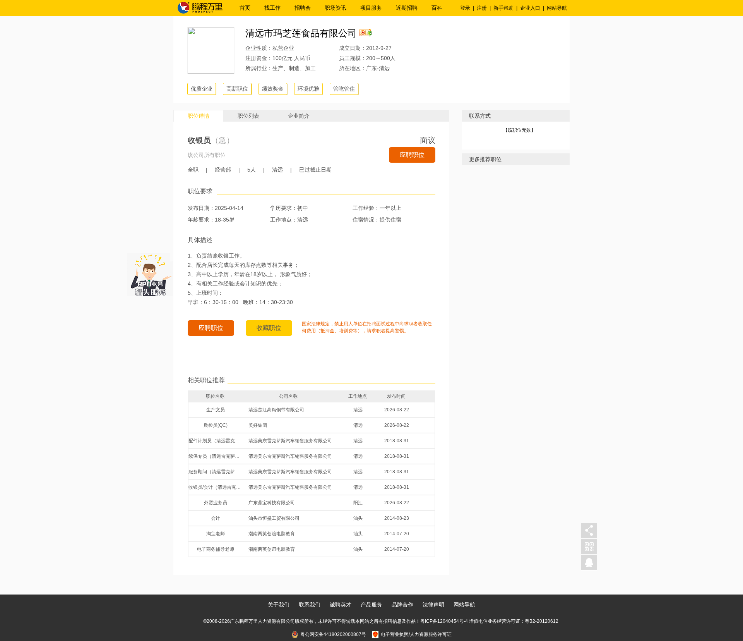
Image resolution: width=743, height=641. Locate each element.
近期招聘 (407, 8)
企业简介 (299, 116)
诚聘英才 (340, 604)
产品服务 (371, 604)
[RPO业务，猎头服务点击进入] (150, 273)
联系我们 (309, 604)
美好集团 (257, 425)
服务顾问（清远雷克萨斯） (215, 471)
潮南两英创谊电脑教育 (271, 533)
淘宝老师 (215, 533)
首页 (245, 8)
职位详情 (198, 116)
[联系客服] (589, 563)
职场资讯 (335, 8)
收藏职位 (269, 328)
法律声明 (433, 604)
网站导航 (557, 8)
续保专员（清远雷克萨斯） (215, 456)
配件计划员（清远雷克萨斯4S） (215, 440)
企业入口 (530, 8)
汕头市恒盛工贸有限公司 (274, 518)
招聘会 (302, 8)
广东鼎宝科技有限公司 (271, 502)
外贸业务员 (215, 502)
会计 (215, 518)
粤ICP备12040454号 (442, 621)
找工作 (272, 8)
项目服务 (371, 8)
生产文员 (215, 409)
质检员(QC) (216, 425)
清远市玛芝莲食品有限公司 (301, 33)
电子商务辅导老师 (215, 549)
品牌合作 (402, 604)
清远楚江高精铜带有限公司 (276, 409)
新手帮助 (503, 8)
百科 (436, 8)
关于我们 (278, 604)
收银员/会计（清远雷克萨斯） (215, 487)
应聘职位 (412, 154)
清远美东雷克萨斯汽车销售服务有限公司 (290, 440)
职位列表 (248, 116)
